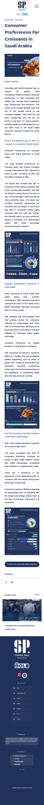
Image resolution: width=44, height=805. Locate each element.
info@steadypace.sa (20, 756)
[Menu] (37, 6)
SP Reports (8, 574)
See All (36, 595)
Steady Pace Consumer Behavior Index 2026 (20, 627)
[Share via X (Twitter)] (6, 582)
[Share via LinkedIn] (12, 582)
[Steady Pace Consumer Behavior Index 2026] (22, 610)
